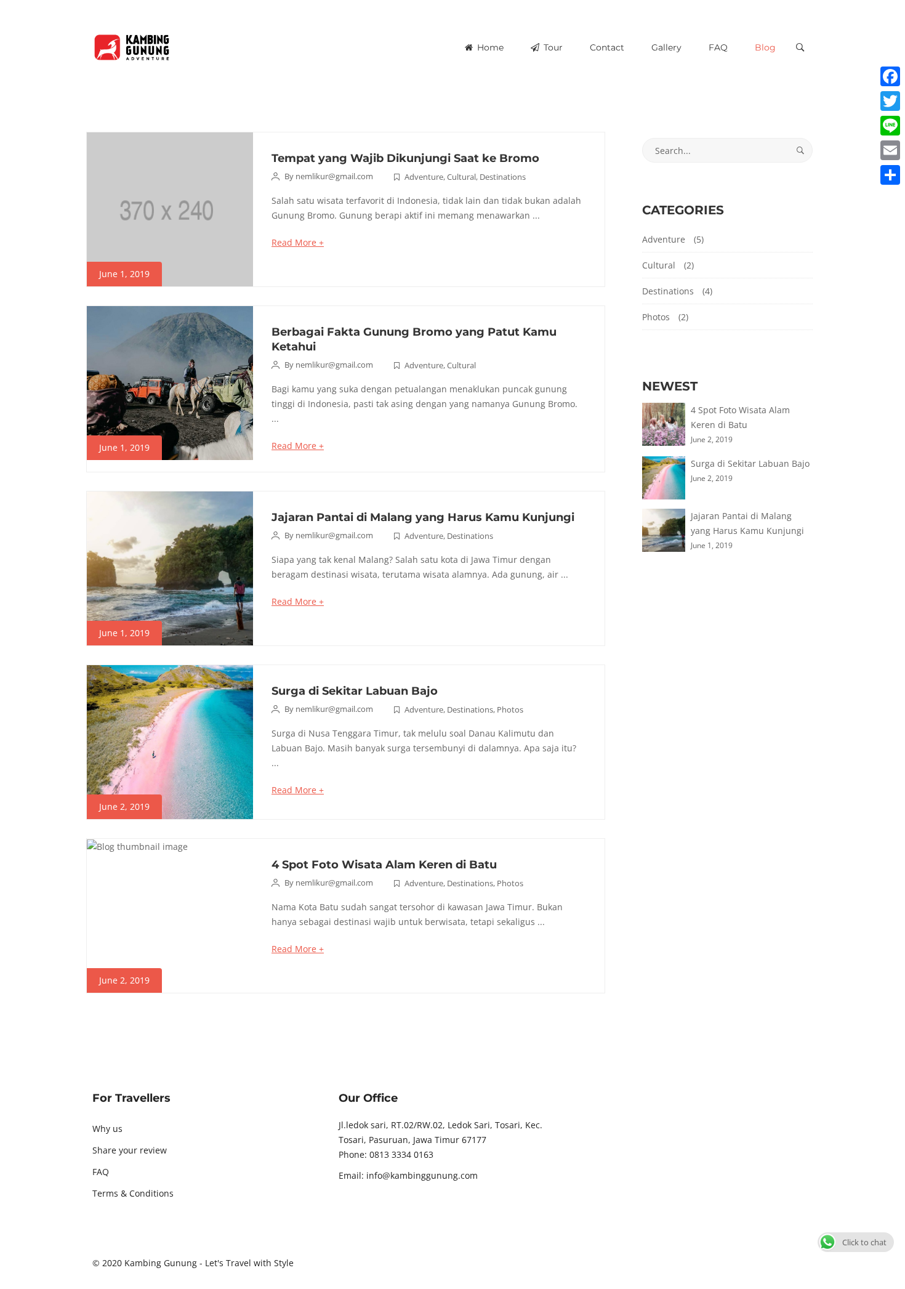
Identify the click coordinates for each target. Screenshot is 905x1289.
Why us (107, 1128)
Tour (552, 47)
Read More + (298, 242)
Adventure (423, 176)
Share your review (129, 1150)
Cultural (461, 176)
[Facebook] (890, 76)
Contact (607, 47)
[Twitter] (890, 101)
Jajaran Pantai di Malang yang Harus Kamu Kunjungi (423, 517)
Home (489, 47)
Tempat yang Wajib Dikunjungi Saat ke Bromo (405, 158)
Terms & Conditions (133, 1193)
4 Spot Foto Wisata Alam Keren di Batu (384, 864)
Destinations (503, 176)
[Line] (890, 125)
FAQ (718, 47)
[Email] (890, 150)
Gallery (666, 47)
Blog (765, 47)
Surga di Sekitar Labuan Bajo (355, 691)
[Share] (890, 175)
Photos (510, 709)
